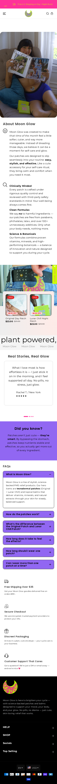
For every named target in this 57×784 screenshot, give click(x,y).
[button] (4, 13)
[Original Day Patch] (16, 305)
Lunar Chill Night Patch (39, 319)
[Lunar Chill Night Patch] (40, 305)
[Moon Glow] (28, 13)
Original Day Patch (16, 318)
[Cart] (52, 13)
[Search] (47, 13)
